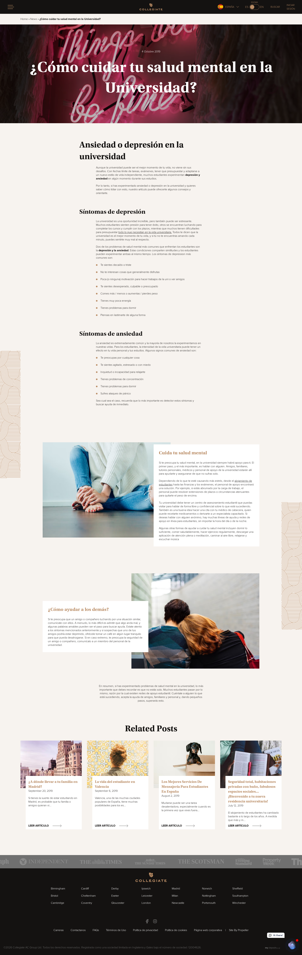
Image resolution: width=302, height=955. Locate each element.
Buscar (275, 6)
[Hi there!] (292, 945)
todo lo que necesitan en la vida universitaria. (145, 232)
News (33, 19)
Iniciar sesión (291, 7)
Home (24, 19)
